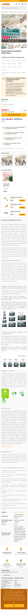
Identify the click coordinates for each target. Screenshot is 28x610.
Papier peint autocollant (19, 512)
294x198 (14, 63)
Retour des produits (5, 588)
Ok (14, 605)
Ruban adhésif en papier (16, 204)
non (14, 602)
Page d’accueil (4, 12)
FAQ (15, 581)
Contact (16, 583)
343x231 (3, 66)
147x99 (7, 60)
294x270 (19, 63)
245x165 (3, 63)
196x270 (23, 60)
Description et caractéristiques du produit (11, 220)
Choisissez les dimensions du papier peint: (12, 57)
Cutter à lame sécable (15, 211)
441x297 (14, 66)
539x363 (3, 70)
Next (24, 28)
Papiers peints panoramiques (16, 12)
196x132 (18, 60)
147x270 (12, 60)
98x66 (3, 60)
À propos (16, 580)
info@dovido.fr (6, 575)
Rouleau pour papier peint (16, 197)
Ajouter (22, 200)
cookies (18, 595)
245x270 (9, 63)
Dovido (22, 148)
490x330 (19, 66)
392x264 (9, 66)
